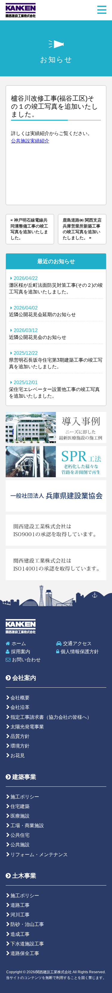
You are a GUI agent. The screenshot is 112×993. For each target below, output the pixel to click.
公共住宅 (20, 835)
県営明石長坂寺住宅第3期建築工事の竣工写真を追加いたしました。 (55, 360)
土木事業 (24, 875)
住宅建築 (20, 806)
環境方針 (20, 745)
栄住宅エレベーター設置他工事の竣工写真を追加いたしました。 (54, 389)
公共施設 (20, 844)
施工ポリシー (24, 796)
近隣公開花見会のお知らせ (37, 333)
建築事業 (24, 777)
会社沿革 (20, 707)
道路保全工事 (24, 953)
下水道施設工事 (27, 943)
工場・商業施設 (27, 825)
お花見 (17, 755)
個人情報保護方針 (80, 651)
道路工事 (20, 905)
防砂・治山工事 (27, 924)
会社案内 (24, 677)
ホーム (19, 643)
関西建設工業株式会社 (21, 10)
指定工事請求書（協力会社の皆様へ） (51, 717)
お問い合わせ (26, 659)
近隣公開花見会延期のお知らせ (42, 311)
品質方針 (20, 736)
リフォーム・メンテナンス (39, 854)
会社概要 (20, 697)
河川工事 (20, 914)
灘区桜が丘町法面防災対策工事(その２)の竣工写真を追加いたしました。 (56, 285)
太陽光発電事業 (27, 726)
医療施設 (20, 815)
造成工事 (20, 934)
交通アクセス (77, 643)
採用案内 (20, 651)
